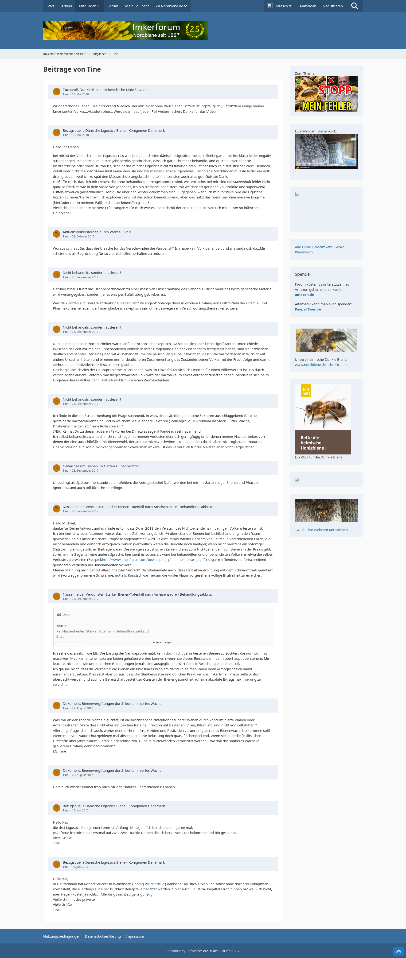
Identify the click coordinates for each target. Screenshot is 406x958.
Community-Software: (203, 950)
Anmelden (308, 6)
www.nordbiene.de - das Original (321, 364)
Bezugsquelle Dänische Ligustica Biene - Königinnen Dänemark (114, 130)
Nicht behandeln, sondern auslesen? (92, 272)
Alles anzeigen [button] (162, 642)
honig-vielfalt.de (147, 883)
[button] (280, 6)
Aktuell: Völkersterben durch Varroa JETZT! (97, 231)
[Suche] (354, 6)
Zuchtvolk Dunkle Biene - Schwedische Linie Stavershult (108, 89)
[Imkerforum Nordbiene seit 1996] (203, 30)
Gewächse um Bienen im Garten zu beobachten (101, 466)
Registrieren (333, 6)
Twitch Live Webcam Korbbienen (321, 529)
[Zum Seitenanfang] (398, 951)
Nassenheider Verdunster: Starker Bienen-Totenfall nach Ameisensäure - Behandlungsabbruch (139, 506)
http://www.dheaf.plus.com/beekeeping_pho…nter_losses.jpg (152, 559)
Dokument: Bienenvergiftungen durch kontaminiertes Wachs (112, 703)
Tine (65, 94)
